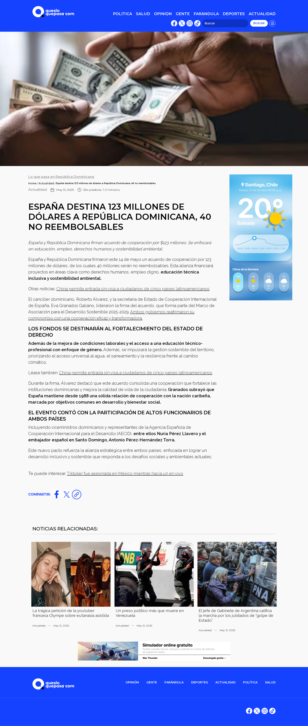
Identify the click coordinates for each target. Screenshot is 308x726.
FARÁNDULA (174, 682)
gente (151, 682)
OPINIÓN (132, 682)
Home (32, 183)
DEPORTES (199, 682)
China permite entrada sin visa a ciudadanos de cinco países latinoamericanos (133, 288)
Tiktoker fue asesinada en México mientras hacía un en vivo (125, 473)
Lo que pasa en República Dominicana (61, 177)
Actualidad (46, 183)
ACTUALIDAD (225, 682)
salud (270, 682)
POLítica (250, 682)
